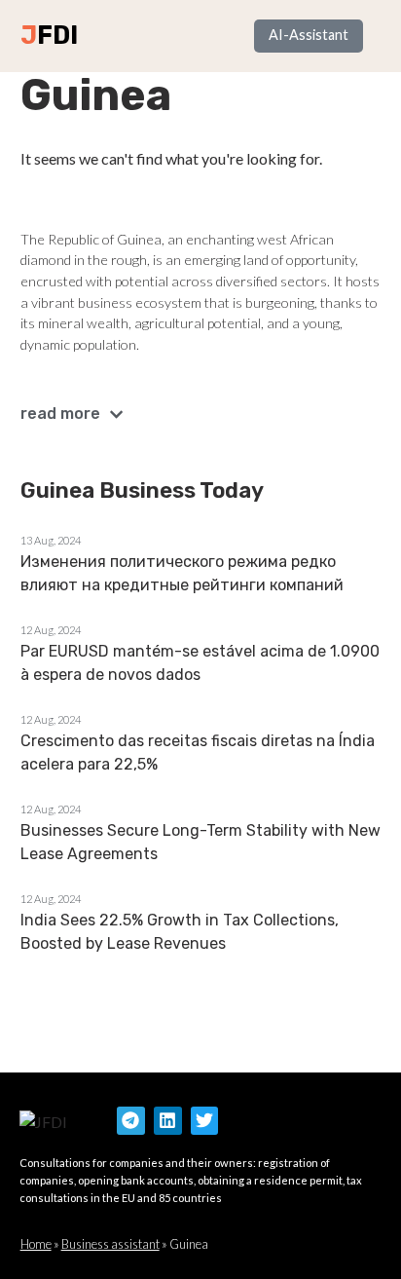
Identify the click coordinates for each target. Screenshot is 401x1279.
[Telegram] (131, 1121)
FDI (57, 35)
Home (36, 1244)
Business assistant (110, 1244)
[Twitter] (205, 1121)
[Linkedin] (168, 1121)
